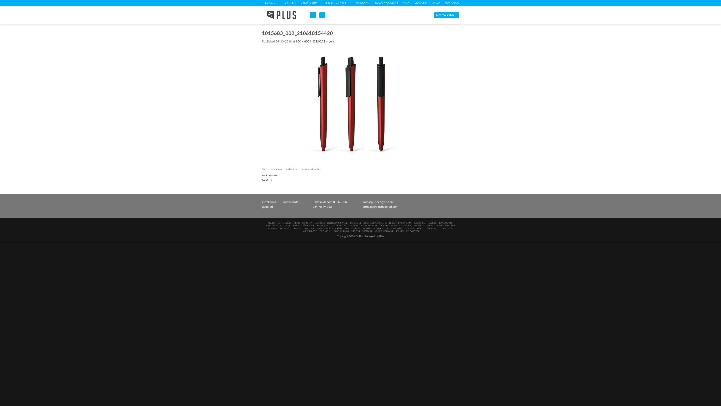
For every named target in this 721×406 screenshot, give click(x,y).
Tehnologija (394, 228)
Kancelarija (274, 225)
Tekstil (409, 228)
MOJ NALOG (452, 3)
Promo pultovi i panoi (334, 231)
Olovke (450, 225)
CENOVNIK (421, 3)
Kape (287, 225)
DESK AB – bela (323, 41)
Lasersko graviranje (363, 225)
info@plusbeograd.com (378, 202)
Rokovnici (323, 228)
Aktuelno (284, 223)
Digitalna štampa (375, 223)
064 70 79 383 (322, 206)
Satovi (355, 231)
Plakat (272, 228)
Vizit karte (310, 231)
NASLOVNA (362, 3)
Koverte (322, 225)
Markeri (428, 225)
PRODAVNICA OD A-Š (386, 3)
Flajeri (432, 223)
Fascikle (419, 223)
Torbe (421, 228)
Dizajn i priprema (400, 223)
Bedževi (320, 223)
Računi (309, 228)
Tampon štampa (373, 228)
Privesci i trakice (291, 228)
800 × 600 (302, 41)
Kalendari (446, 223)
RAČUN (436, 3)
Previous (269, 175)
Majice (395, 225)
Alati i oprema (302, 223)
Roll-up (337, 228)
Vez (450, 228)
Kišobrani (307, 225)
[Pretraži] (322, 15)
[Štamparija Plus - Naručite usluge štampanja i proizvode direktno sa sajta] (281, 15)
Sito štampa (352, 228)
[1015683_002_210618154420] (337, 104)
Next (267, 180)
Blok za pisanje (337, 223)
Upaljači (432, 228)
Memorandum (411, 225)
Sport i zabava (384, 231)
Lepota (384, 225)
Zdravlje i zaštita (407, 231)
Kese (296, 225)
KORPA (406, 3)
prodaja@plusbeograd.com (380, 206)
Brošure (356, 223)
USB (443, 228)
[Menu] (313, 15)
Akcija (272, 223)
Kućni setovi (338, 225)
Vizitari (367, 231)
